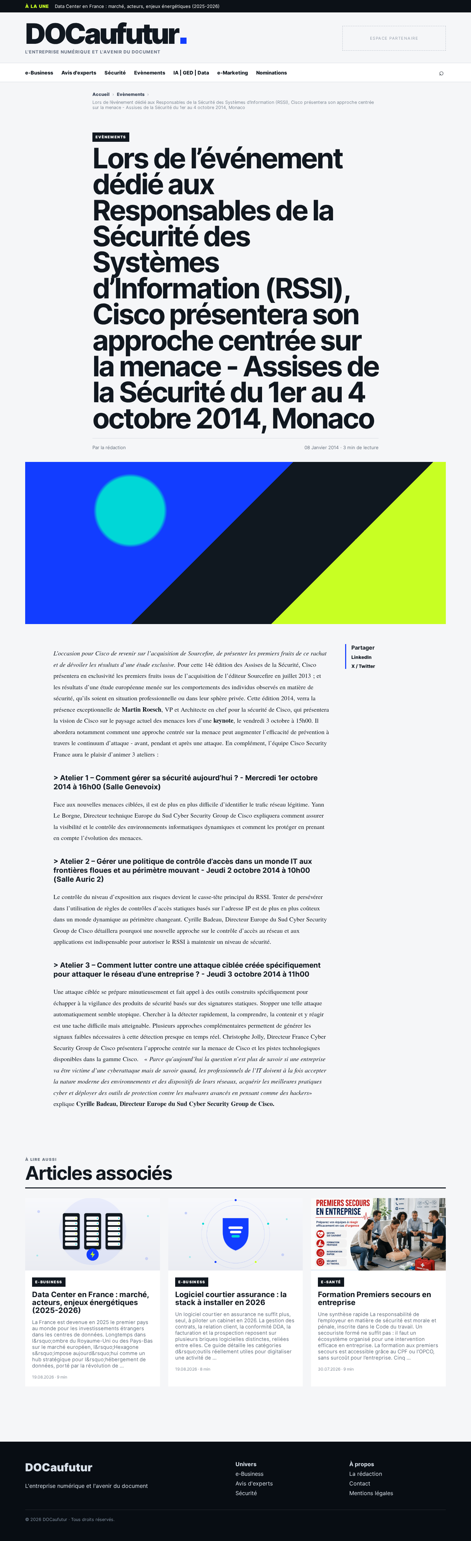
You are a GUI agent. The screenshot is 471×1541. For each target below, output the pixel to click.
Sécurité (115, 73)
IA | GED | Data (191, 73)
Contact (359, 1483)
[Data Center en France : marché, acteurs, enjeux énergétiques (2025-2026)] (92, 1234)
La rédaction (365, 1473)
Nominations (271, 73)
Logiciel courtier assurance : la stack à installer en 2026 (231, 1298)
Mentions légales (371, 1493)
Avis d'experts (78, 73)
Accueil (101, 94)
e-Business (39, 73)
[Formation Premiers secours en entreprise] (378, 1234)
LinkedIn (361, 657)
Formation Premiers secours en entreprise (374, 1298)
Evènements (149, 73)
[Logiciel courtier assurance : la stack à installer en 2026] (235, 1234)
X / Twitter (363, 666)
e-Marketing (232, 73)
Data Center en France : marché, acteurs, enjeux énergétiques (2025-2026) (137, 6)
